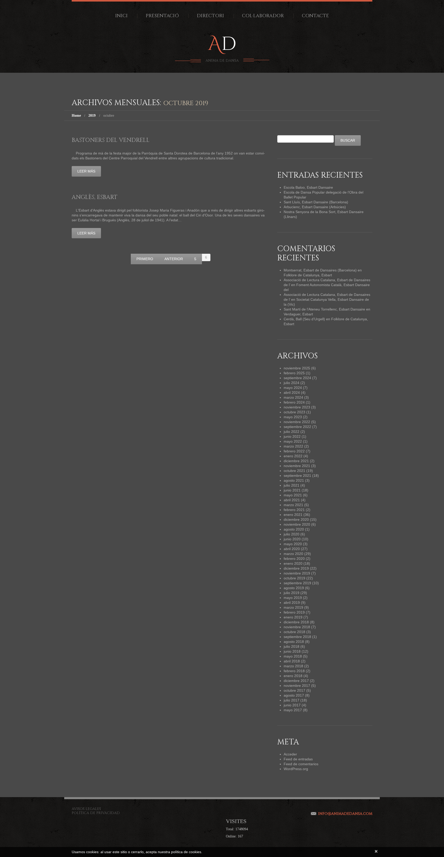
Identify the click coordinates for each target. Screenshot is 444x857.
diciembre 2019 (296, 568)
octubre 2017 (294, 690)
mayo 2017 (293, 710)
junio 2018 (292, 651)
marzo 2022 (293, 446)
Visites (236, 821)
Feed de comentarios (301, 764)
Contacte (315, 16)
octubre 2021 (294, 471)
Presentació (162, 16)
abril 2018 (292, 661)
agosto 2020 (294, 529)
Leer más (86, 171)
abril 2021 (292, 500)
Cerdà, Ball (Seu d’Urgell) (304, 319)
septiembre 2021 (297, 475)
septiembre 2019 (297, 583)
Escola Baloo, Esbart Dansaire (308, 187)
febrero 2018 (294, 671)
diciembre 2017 (296, 681)
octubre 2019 (294, 578)
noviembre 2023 (297, 407)
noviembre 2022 (297, 422)
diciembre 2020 (296, 519)
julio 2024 (291, 383)
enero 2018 (293, 676)
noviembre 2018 (297, 627)
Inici (121, 16)
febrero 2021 (294, 510)
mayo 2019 (293, 598)
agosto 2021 (294, 480)
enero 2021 (293, 515)
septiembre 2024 (297, 378)
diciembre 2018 (296, 622)
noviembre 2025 (297, 368)
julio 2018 (291, 646)
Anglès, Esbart (94, 197)
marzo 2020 (293, 554)
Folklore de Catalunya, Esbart (308, 275)
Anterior (173, 259)
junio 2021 (292, 490)
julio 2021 (291, 485)
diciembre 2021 (296, 461)
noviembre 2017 (297, 685)
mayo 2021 (293, 495)
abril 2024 (292, 392)
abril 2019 (292, 602)
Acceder (290, 754)
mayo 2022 (293, 441)
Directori (210, 16)
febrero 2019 (294, 612)
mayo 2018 (293, 656)
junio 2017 (292, 705)
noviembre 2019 (297, 573)
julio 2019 (291, 593)
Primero (144, 259)
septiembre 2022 (297, 427)
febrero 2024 (294, 402)
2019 (92, 115)
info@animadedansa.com (345, 813)
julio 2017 (291, 700)
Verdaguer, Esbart (298, 314)
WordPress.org (296, 769)
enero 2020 (293, 563)
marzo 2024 (293, 397)
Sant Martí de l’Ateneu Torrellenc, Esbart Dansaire (324, 309)
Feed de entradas (298, 759)
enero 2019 (293, 617)
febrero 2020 (294, 559)
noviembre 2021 (297, 466)
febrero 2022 (294, 451)
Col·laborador (263, 16)
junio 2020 (292, 539)
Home (76, 115)
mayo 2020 (293, 544)
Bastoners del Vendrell (111, 140)
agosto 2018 (294, 642)
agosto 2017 (294, 695)
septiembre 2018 (297, 637)
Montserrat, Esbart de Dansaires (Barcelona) (320, 270)
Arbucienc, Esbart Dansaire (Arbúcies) (315, 207)
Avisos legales (86, 808)
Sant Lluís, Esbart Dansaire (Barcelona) (316, 202)
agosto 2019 (294, 588)
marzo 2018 (293, 666)
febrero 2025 (294, 373)
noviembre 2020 (297, 524)
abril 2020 (292, 549)
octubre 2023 (294, 412)
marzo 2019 (293, 607)
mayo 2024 (293, 388)
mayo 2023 (293, 417)
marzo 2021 (293, 505)
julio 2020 (291, 534)
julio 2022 (291, 432)
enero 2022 (293, 456)
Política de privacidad (96, 812)
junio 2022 (292, 436)
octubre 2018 (294, 632)
